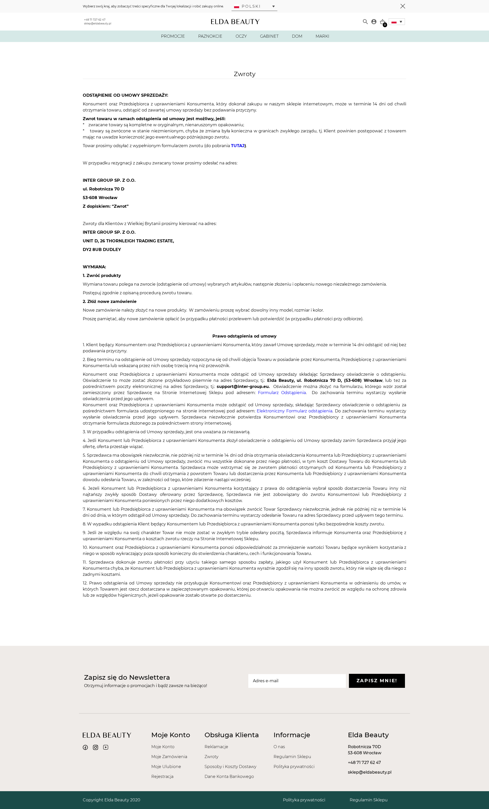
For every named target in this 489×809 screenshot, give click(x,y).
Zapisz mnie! (377, 681)
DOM (297, 36)
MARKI (322, 36)
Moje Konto (162, 746)
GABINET (269, 36)
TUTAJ (237, 145)
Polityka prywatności (294, 766)
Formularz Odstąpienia (282, 392)
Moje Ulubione (166, 766)
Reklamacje (216, 746)
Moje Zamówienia (169, 756)
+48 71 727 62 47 (94, 19)
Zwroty (211, 756)
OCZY (241, 36)
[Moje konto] (373, 21)
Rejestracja (162, 776)
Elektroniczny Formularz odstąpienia (294, 411)
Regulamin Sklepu (292, 756)
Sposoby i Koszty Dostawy (230, 766)
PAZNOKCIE (210, 36)
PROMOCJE (173, 36)
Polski (251, 6)
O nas (279, 746)
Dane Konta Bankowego (229, 776)
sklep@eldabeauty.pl (97, 23)
